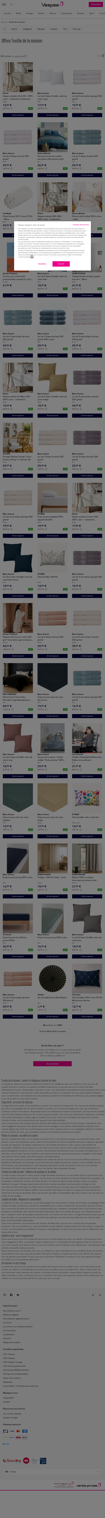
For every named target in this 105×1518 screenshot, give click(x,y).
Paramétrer (42, 264)
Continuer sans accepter (81, 224)
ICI (32, 257)
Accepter (61, 264)
